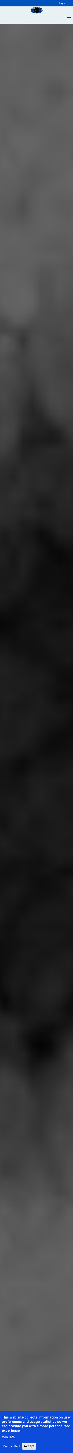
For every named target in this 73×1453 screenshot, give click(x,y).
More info (8, 1437)
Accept (29, 1446)
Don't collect (11, 1446)
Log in (62, 3)
